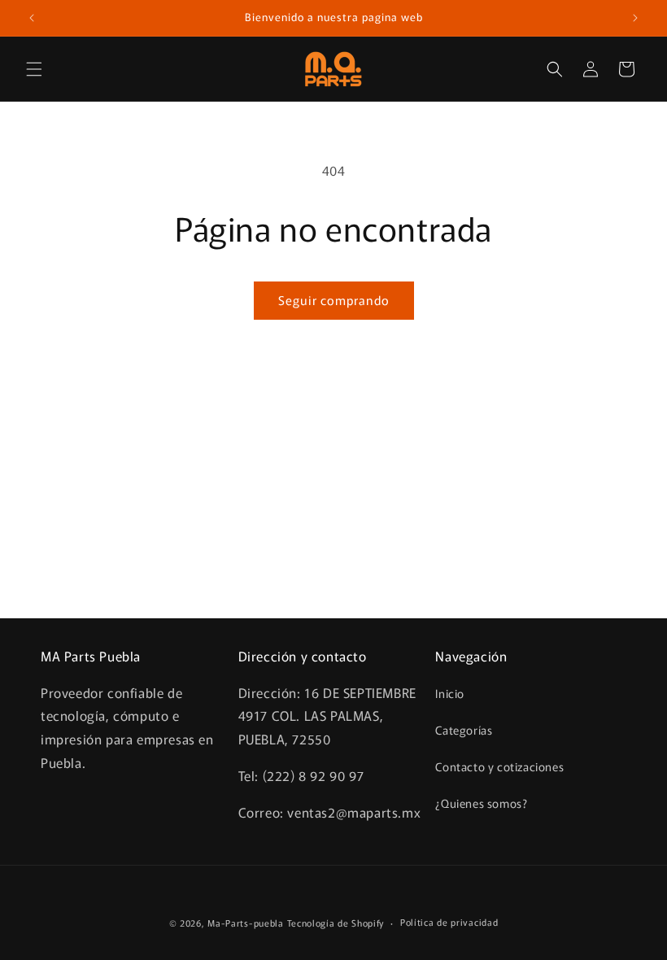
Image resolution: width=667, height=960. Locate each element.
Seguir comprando (334, 299)
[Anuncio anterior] (32, 18)
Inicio (449, 693)
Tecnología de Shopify (336, 922)
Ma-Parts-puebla (245, 922)
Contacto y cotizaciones (499, 766)
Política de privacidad (449, 921)
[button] (34, 69)
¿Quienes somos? (481, 803)
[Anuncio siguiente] (635, 18)
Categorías (463, 730)
